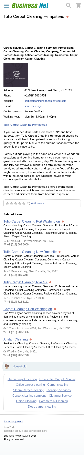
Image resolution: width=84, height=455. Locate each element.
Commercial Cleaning (53, 401)
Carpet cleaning (57, 384)
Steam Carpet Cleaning (28, 390)
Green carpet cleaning (22, 379)
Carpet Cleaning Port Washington (27, 309)
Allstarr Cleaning (15, 339)
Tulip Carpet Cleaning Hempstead (25, 124)
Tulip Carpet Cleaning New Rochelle (30, 252)
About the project (13, 421)
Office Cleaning (26, 401)
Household (20, 366)
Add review (37, 203)
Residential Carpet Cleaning (57, 379)
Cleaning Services (58, 390)
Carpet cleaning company (29, 395)
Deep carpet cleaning (42, 406)
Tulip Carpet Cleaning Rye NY (25, 282)
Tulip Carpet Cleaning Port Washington (31, 221)
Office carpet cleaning (30, 384)
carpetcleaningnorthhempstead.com (45, 100)
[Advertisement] (41, 32)
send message (33, 106)
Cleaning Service (60, 395)
